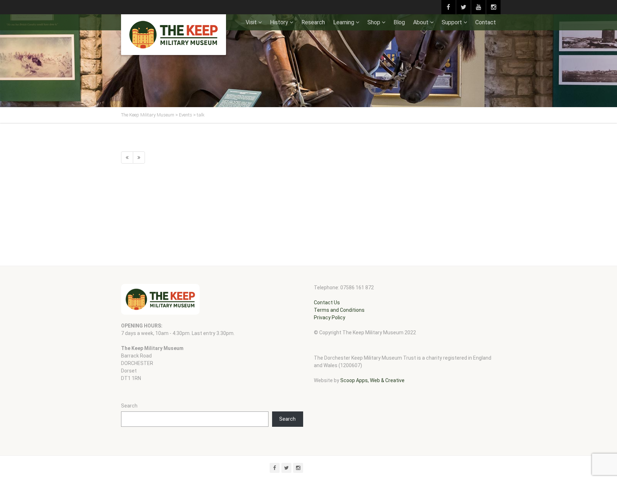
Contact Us (327, 302)
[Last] (139, 157)
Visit (251, 22)
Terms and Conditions (339, 310)
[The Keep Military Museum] (173, 34)
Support (452, 22)
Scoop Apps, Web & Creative (372, 380)
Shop (373, 22)
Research (313, 22)
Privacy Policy (329, 317)
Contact (485, 22)
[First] (127, 157)
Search (129, 406)
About (420, 22)
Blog (399, 22)
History (279, 22)
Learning (343, 22)
